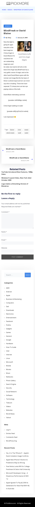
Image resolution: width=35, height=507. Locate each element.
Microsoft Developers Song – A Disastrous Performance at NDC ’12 (17, 476)
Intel (7, 351)
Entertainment (11, 318)
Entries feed (10, 433)
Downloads (10, 310)
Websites (9, 410)
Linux (8, 358)
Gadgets (9, 329)
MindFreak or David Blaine (15, 149)
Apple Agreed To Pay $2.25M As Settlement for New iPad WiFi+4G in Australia (17, 486)
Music (8, 373)
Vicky (9, 37)
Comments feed (11, 437)
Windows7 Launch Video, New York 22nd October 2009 (16, 179)
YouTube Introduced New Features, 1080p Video (17, 173)
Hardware (9, 344)
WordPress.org (11, 441)
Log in (8, 430)
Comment (5, 212)
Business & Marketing (14, 299)
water (26, 133)
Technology (10, 399)
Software (9, 395)
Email (3, 240)
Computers (10, 303)
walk (19, 133)
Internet (9, 355)
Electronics (10, 314)
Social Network (11, 392)
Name (4, 232)
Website (4, 248)
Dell (7, 306)
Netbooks (9, 377)
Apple (8, 295)
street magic (10, 133)
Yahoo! (8, 418)
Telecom (9, 403)
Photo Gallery (11, 381)
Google (8, 340)
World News (10, 414)
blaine (12, 129)
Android (9, 292)
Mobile (8, 366)
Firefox (8, 325)
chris (19, 129)
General (8, 26)
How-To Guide (11, 347)
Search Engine (11, 384)
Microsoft (9, 362)
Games (8, 332)
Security (9, 388)
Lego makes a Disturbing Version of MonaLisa (14, 185)
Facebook (9, 321)
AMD (8, 288)
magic (26, 129)
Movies (8, 369)
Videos (8, 406)
